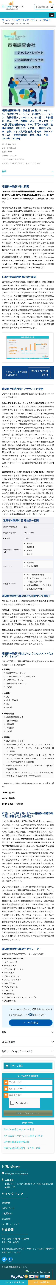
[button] (51, 15)
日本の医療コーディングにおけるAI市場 (23, 1135)
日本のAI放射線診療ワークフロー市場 (22, 1148)
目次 (4, 1032)
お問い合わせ (8, 1208)
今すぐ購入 (17, 1066)
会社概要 (6, 1202)
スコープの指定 (30, 1022)
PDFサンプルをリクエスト (27, 1113)
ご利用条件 (7, 1213)
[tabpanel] (28, 585)
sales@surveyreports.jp (50, 1)
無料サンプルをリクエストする (17, 1051)
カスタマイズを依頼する (14, 1282)
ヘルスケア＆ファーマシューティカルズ (31, 19)
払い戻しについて (10, 1224)
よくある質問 (8, 1041)
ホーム (5, 19)
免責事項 (6, 1218)
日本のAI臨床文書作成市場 (16, 1141)
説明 (4, 171)
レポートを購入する (42, 1282)
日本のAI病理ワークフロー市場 (19, 1129)
